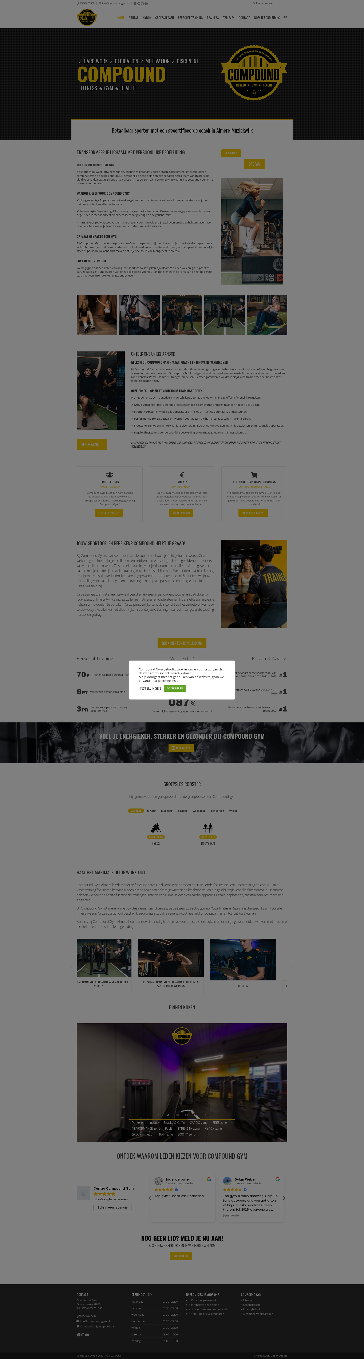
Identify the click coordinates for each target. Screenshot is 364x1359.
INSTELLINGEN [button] (150, 688)
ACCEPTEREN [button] (175, 688)
